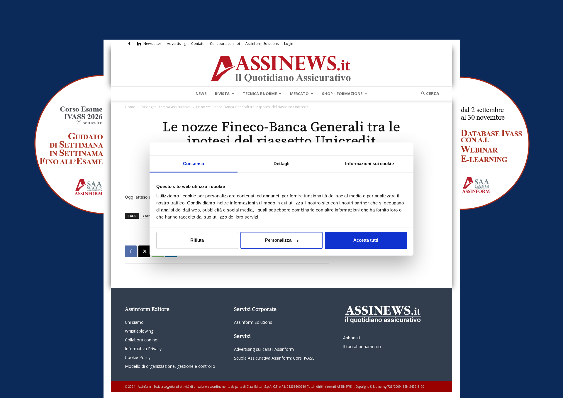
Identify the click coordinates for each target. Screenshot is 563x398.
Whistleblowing (139, 331)
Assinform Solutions (262, 43)
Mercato (299, 93)
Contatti (197, 43)
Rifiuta (197, 240)
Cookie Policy (137, 357)
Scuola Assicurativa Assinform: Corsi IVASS (274, 358)
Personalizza (278, 240)
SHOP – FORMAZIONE (342, 93)
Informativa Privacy (143, 348)
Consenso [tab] (193, 163)
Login (288, 43)
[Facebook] (129, 44)
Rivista (222, 93)
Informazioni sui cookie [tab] (369, 163)
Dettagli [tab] (282, 163)
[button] (428, 93)
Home (130, 106)
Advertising (176, 43)
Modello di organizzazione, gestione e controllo (170, 366)
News (201, 93)
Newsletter (152, 43)
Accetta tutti (365, 240)
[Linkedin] (139, 44)
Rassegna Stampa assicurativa (166, 106)
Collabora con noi (225, 43)
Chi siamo (134, 322)
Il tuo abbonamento (362, 346)
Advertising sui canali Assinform (264, 349)
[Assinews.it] (281, 67)
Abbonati (351, 338)
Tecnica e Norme (260, 93)
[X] (144, 251)
